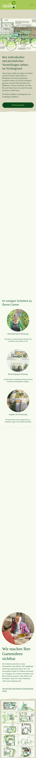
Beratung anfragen (18, 105)
